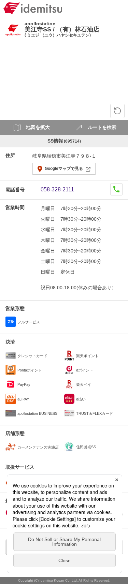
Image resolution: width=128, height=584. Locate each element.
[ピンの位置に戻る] (117, 111)
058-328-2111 (57, 189)
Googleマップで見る (64, 168)
